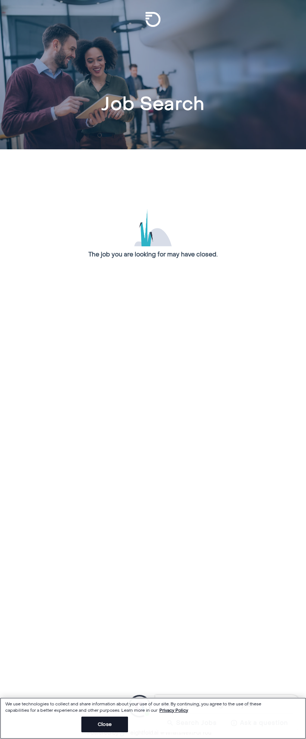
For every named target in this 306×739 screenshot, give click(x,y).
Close (105, 724)
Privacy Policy (173, 710)
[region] (153, 718)
